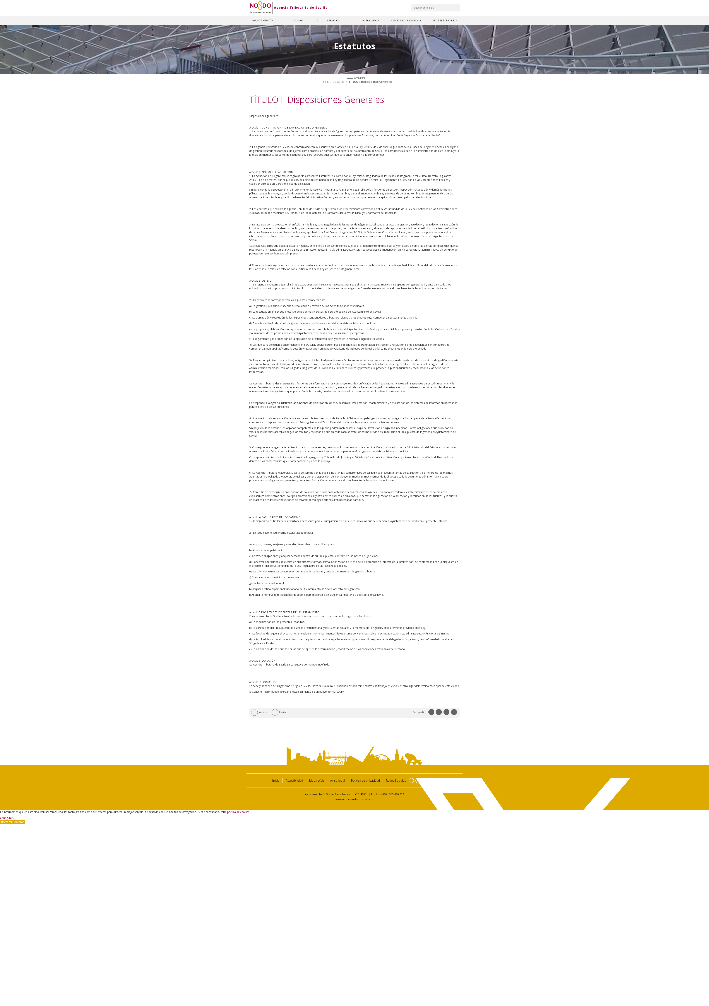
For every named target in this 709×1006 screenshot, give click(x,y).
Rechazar (6, 822)
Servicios (333, 20)
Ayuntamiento (263, 20)
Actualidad (370, 20)
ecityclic (369, 799)
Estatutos (338, 81)
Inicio (326, 81)
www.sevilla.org (355, 77)
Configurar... (7, 817)
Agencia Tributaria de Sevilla (301, 8)
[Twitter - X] (418, 780)
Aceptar (19, 822)
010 (384, 794)
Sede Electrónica (444, 20)
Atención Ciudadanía (406, 20)
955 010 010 (396, 794)
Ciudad (298, 20)
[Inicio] (260, 7)
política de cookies (238, 812)
